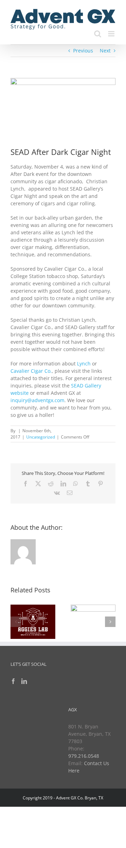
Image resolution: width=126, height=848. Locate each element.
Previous (83, 50)
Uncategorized (40, 437)
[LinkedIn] (24, 681)
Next (105, 50)
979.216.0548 (83, 756)
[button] (15, 622)
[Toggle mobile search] (97, 33)
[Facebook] (13, 681)
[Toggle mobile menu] (111, 33)
